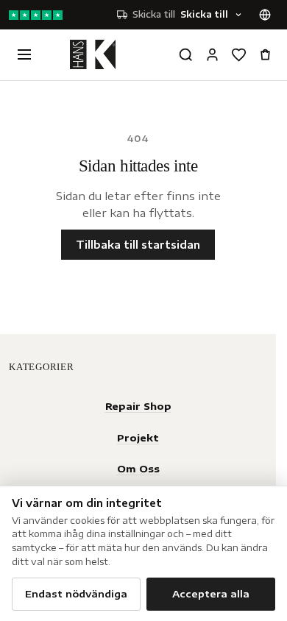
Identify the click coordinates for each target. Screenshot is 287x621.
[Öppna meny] (24, 54)
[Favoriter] (238, 54)
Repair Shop (138, 406)
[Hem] (93, 54)
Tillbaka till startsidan (138, 244)
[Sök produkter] (185, 54)
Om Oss (138, 468)
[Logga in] (212, 54)
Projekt (138, 437)
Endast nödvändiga (76, 594)
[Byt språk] (265, 14)
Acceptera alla (210, 594)
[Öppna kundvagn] (265, 54)
